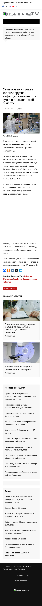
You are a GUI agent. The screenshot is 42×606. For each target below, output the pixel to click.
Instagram (7, 282)
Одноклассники (30, 279)
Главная (8, 29)
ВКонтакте (7, 279)
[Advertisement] (21, 65)
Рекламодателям (24, 3)
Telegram (28, 276)
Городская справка (10, 3)
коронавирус (10, 288)
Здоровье (18, 29)
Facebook (17, 279)
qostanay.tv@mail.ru (17, 569)
